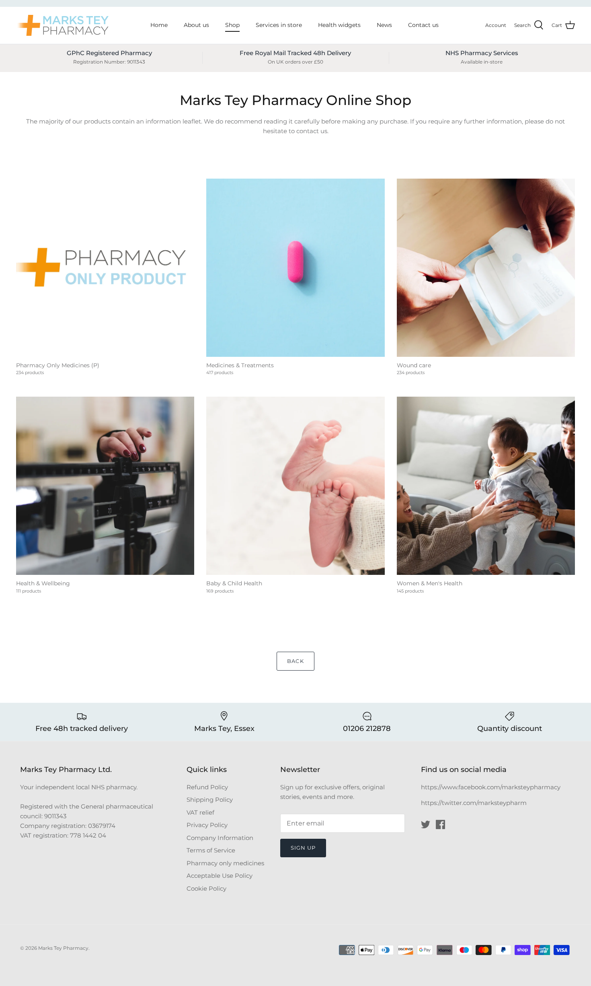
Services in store (279, 25)
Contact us (423, 25)
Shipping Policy (210, 799)
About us (196, 25)
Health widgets (339, 25)
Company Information (220, 838)
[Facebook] (440, 824)
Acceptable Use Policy (219, 875)
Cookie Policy (206, 888)
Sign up (303, 847)
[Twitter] (425, 824)
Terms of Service (211, 850)
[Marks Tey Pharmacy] (62, 25)
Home (159, 25)
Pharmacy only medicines (225, 863)
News (384, 25)
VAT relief (200, 812)
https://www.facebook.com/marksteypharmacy (490, 787)
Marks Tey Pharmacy (63, 948)
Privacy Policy (207, 825)
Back (295, 661)
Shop (232, 25)
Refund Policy (207, 787)
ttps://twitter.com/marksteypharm (476, 803)
